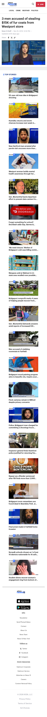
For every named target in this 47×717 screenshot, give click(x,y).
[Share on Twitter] (11, 38)
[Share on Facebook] (8, 38)
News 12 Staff (6, 31)
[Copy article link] (15, 38)
